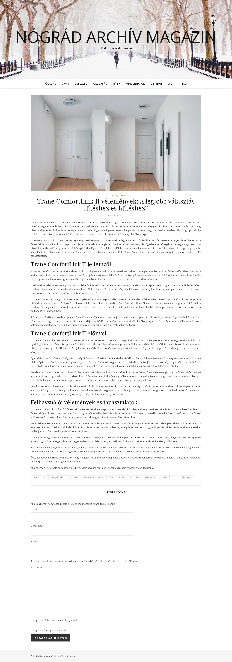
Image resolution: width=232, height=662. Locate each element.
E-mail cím (37, 525)
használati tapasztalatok (93, 477)
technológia (150, 477)
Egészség (81, 83)
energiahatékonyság (60, 477)
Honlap (35, 541)
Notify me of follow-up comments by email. (54, 620)
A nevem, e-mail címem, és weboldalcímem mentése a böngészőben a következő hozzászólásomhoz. (86, 561)
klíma (121, 477)
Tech (185, 83)
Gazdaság (100, 83)
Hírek (116, 83)
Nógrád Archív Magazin (116, 36)
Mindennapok (135, 83)
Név (34, 510)
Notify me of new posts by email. (49, 630)
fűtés (76, 477)
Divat (65, 83)
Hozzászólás (38, 567)
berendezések (39, 477)
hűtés (111, 477)
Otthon (156, 83)
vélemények (187, 477)
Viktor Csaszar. (68, 656)
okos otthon (134, 477)
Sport (172, 83)
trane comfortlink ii (168, 477)
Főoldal (50, 83)
